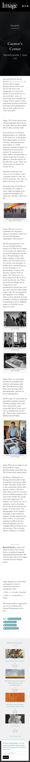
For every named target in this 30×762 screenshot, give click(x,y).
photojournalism (11, 625)
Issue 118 (15, 731)
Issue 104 (15, 666)
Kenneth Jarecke (11, 622)
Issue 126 (15, 712)
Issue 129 (15, 691)
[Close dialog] (27, 742)
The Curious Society (16, 81)
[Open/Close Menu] (27, 5)
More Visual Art (14, 736)
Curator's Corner (15, 619)
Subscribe (5, 757)
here (10, 592)
